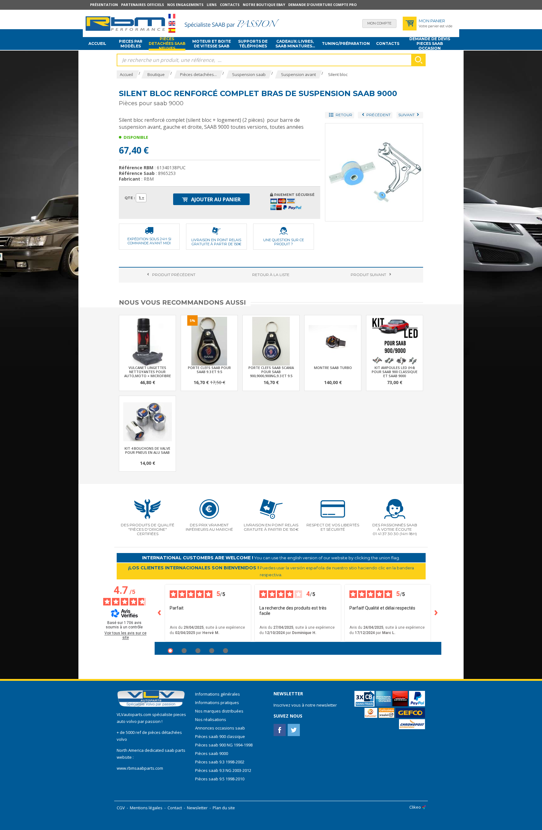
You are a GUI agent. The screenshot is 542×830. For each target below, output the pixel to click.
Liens (212, 4)
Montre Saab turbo (333, 368)
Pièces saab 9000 (212, 753)
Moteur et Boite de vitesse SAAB (211, 43)
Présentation (104, 4)
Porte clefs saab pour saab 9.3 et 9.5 (209, 370)
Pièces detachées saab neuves (167, 43)
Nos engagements (185, 4)
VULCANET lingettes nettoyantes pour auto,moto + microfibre (147, 372)
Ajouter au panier (215, 199)
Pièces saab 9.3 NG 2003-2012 (223, 770)
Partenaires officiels (142, 4)
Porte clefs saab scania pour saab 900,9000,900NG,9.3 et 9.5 (271, 372)
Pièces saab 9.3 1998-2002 (219, 762)
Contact (174, 808)
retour (271, 274)
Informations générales (217, 694)
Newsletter (197, 808)
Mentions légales (146, 808)
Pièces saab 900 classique (220, 736)
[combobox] (141, 197)
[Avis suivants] (436, 613)
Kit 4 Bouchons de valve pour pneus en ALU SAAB (147, 450)
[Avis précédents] (159, 613)
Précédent (173, 274)
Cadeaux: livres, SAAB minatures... (295, 43)
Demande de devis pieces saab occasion (429, 43)
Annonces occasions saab (220, 728)
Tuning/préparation (346, 43)
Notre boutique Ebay (264, 4)
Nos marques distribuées (219, 711)
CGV (121, 808)
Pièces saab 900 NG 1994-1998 (223, 745)
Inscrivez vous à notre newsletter (305, 705)
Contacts (230, 4)
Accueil (97, 43)
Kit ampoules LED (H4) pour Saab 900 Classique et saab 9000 (394, 372)
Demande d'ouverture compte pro (322, 4)
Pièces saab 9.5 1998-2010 (219, 779)
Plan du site (224, 808)
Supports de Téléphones (253, 43)
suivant (368, 274)
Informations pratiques (217, 702)
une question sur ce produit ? (283, 242)
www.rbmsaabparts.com (140, 768)
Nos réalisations (210, 719)
